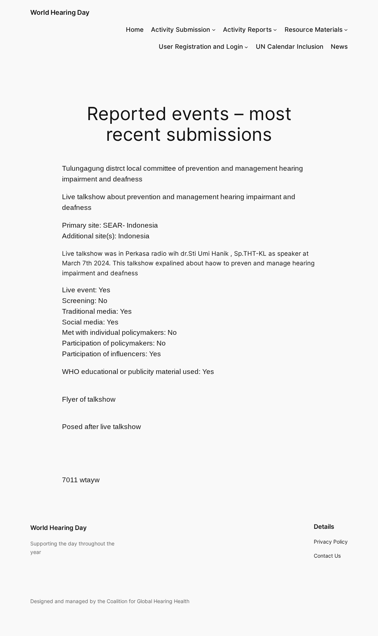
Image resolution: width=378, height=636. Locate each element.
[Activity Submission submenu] (214, 29)
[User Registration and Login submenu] (246, 46)
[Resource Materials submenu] (346, 29)
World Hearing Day (59, 12)
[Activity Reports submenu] (275, 29)
